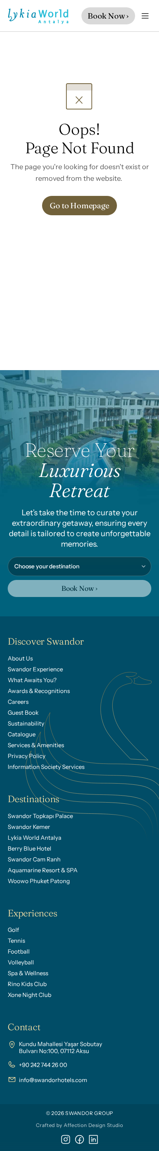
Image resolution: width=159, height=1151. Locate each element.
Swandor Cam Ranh (34, 859)
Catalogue (22, 734)
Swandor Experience (35, 669)
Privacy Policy (27, 756)
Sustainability (26, 723)
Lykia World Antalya (34, 837)
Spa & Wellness (28, 973)
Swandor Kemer (29, 826)
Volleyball (21, 962)
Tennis (16, 940)
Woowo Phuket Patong (39, 881)
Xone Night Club (29, 994)
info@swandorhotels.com (53, 1080)
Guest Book (23, 712)
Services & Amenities (36, 745)
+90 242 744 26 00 (43, 1065)
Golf (13, 929)
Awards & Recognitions (39, 691)
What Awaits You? (32, 680)
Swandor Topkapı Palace (40, 816)
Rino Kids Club (27, 984)
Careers (18, 701)
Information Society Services (46, 766)
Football (19, 951)
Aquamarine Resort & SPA (43, 870)
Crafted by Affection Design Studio (79, 1125)
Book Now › (79, 588)
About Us (20, 658)
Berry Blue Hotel (29, 848)
